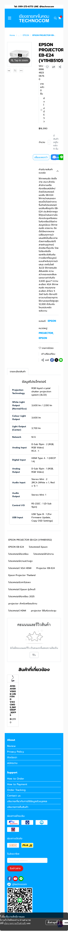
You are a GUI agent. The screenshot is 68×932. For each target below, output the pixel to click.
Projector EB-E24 (45, 568)
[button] (55, 18)
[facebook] (9, 878)
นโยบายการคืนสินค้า (17, 807)
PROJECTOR (46, 333)
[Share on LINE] (61, 360)
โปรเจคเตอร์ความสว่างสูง (20, 561)
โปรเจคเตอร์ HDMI (17, 610)
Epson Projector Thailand (21, 575)
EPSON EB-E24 (16, 547)
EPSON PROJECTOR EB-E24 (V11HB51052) (30, 539)
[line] (21, 878)
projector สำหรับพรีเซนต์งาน (22, 603)
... (18, 35)
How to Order (15, 779)
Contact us (14, 796)
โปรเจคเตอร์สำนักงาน (44, 554)
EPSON (26, 35)
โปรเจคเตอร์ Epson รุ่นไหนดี (21, 589)
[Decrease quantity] (48, 142)
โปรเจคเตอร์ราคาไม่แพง (19, 582)
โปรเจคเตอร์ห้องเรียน (18, 554)
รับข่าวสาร (15, 868)
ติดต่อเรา (12, 757)
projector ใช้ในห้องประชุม (43, 610)
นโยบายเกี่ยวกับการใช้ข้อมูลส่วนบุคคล (27, 801)
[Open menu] (9, 18)
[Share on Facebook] (52, 360)
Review (11, 746)
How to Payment (17, 784)
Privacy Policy (15, 752)
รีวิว (34, 655)
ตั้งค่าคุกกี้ (53, 922)
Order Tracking (16, 790)
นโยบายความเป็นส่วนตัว (15, 923)
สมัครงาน (12, 763)
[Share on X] (56, 360)
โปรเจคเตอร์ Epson (38, 547)
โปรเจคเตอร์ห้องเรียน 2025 (21, 596)
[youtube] (15, 878)
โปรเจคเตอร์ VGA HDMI (19, 568)
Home (12, 35)
